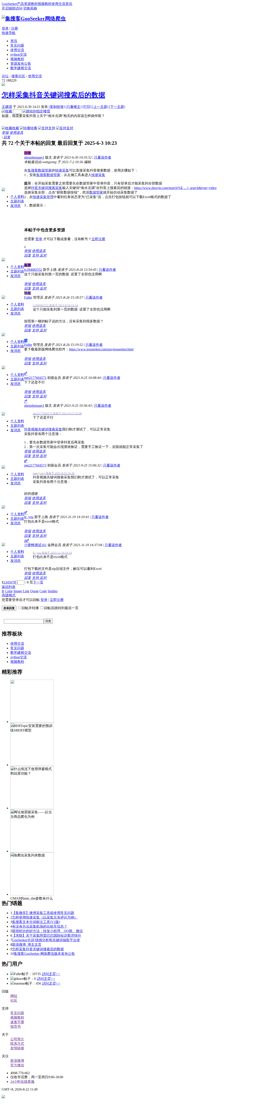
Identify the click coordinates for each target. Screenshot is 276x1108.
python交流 (18, 54)
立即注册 (98, 239)
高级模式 (9, 595)
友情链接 (17, 1048)
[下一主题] (117, 107)
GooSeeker (9, 4)
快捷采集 (62, 170)
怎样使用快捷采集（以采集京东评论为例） (45, 917)
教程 (34, 4)
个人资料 (17, 197)
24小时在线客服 (22, 1081)
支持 (51, 128)
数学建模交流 (20, 68)
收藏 (15, 128)
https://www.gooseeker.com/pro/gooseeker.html (101, 349)
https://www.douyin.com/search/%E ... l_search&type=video (175, 188)
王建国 (7, 107)
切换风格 (30, 8)
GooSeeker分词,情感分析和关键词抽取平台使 (46, 940)
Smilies (53, 591)
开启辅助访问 (12, 8)
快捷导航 (9, 33)
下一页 (38, 582)
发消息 (15, 206)
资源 (27, 4)
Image (18, 591)
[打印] (87, 107)
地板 (27, 293)
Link (26, 591)
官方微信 (17, 1065)
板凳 (27, 265)
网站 (13, 996)
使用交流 (58, 4)
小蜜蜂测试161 (35, 545)
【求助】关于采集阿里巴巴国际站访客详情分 (46, 935)
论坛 (5, 76)
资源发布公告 (20, 63)
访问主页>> (51, 974)
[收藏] (7, 111)
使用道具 (16, 132)
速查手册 (17, 1022)
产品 (20, 4)
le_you (28, 517)
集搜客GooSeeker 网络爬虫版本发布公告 (44, 953)
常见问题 (17, 45)
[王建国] (3, 85)
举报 (5, 132)
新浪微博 (17, 1060)
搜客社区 (18, 76)
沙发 (27, 153)
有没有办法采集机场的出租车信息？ (39, 926)
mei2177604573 (35, 378)
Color (9, 591)
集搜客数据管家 (40, 170)
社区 (13, 1000)
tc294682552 (33, 269)
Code (43, 591)
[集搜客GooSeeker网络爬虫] (34, 18)
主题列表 (17, 201)
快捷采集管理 (43, 197)
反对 (69, 128)
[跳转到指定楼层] (36, 111)
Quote (34, 591)
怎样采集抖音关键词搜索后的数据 (53, 95)
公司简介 (17, 1039)
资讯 (68, 4)
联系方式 (17, 1043)
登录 (5, 28)
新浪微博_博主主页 (26, 944)
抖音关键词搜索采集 (46, 188)
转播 (33, 128)
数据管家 (96, 192)
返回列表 (9, 587)
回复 (6, 137)
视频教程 (45, 4)
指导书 (15, 1026)
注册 (14, 28)
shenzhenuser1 (34, 157)
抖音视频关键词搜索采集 (43, 429)
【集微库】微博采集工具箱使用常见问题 (43, 913)
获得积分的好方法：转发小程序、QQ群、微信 (47, 931)
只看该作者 (102, 157)
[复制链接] (57, 107)
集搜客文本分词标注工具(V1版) (36, 922)
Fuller (28, 297)
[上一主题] (100, 107)
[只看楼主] (74, 107)
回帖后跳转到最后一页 (61, 608)
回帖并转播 (30, 608)
